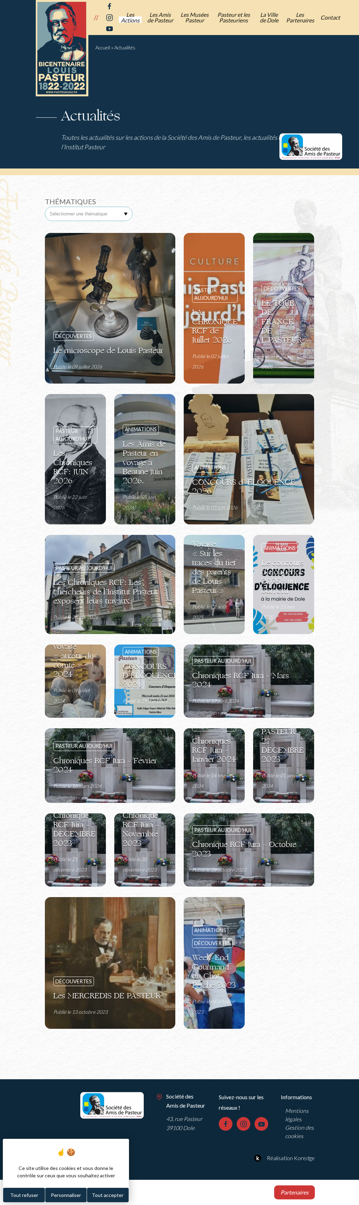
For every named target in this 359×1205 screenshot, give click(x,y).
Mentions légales (297, 1114)
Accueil (102, 47)
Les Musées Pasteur (195, 17)
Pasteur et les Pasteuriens (233, 17)
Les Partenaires (300, 17)
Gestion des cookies (299, 1131)
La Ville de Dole (269, 17)
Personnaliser (66, 1195)
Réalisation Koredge (291, 1158)
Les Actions (130, 17)
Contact (330, 17)
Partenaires (294, 1192)
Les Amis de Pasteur (160, 17)
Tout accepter (107, 1195)
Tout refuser (24, 1195)
